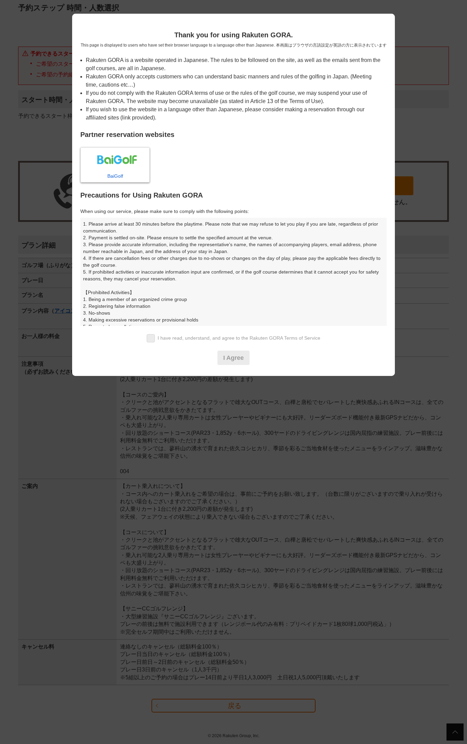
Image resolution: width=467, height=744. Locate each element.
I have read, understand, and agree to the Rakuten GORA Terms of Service (239, 338)
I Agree (233, 357)
